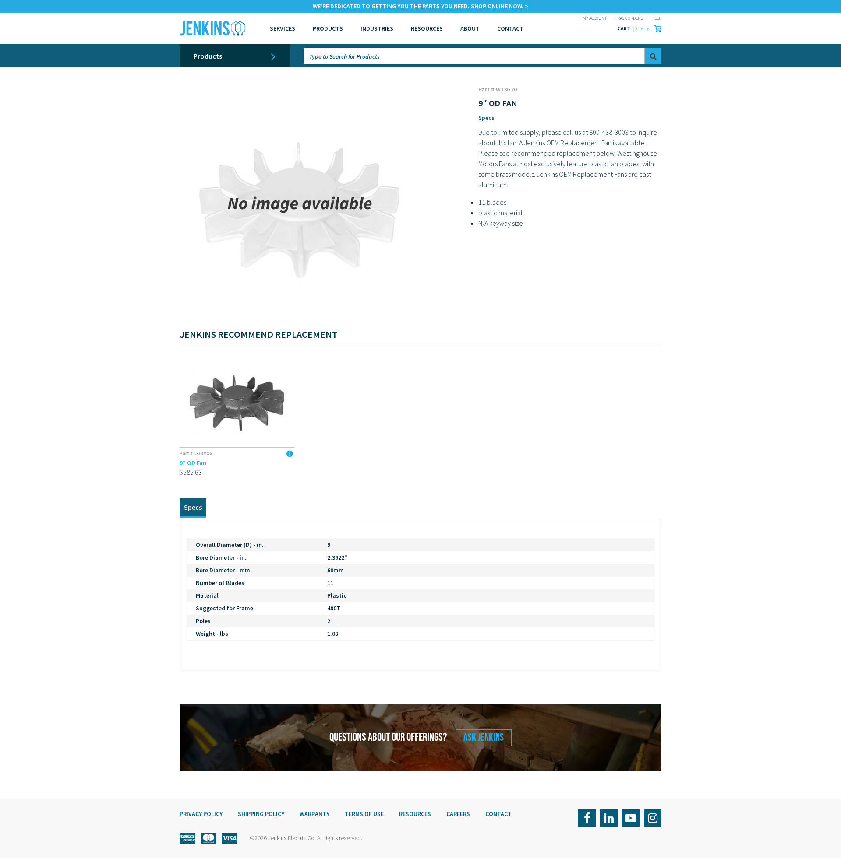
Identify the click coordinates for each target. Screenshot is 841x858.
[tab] (193, 508)
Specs (486, 118)
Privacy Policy (201, 814)
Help (656, 18)
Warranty (314, 814)
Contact (498, 814)
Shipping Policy (261, 814)
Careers (458, 814)
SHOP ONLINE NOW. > (499, 6)
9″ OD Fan (193, 463)
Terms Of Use (364, 814)
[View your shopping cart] (655, 28)
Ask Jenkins (483, 737)
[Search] (653, 56)
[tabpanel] (420, 593)
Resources (427, 28)
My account (595, 18)
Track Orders (629, 18)
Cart (624, 28)
